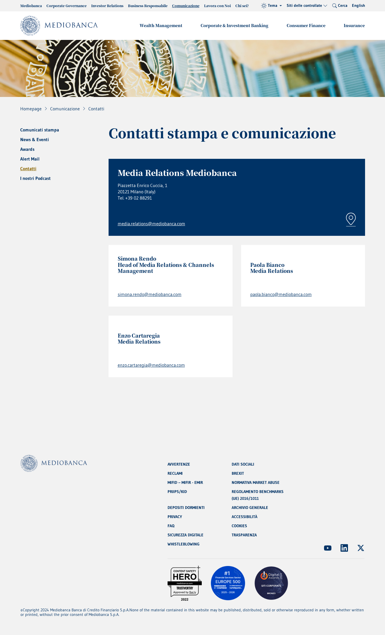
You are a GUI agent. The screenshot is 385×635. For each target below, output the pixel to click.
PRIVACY (175, 516)
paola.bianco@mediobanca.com (281, 294)
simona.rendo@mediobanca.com (150, 294)
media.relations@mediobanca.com (151, 223)
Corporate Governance (66, 5)
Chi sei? (242, 5)
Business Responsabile (148, 5)
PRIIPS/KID (177, 491)
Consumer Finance (306, 25)
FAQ (171, 525)
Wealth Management (161, 25)
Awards (27, 149)
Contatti (28, 168)
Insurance (354, 25)
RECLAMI (175, 473)
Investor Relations (107, 5)
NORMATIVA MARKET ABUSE (256, 482)
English (358, 5)
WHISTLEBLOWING (183, 544)
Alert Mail (30, 159)
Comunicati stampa (39, 130)
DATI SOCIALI (243, 464)
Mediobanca (31, 5)
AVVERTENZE (179, 464)
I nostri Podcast (35, 178)
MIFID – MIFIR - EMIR (185, 482)
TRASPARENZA (244, 534)
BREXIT (238, 473)
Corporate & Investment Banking (234, 25)
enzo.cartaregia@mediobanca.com (151, 365)
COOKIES (239, 525)
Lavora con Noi (217, 5)
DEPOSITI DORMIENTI (186, 507)
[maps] (351, 219)
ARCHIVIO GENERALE (250, 507)
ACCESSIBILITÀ (244, 516)
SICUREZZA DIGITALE (185, 534)
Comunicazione (185, 5)
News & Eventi (34, 139)
